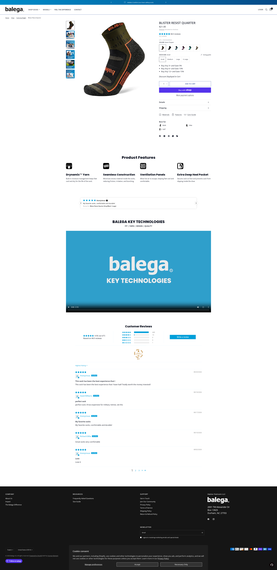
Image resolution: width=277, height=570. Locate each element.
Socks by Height (21, 18)
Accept (137, 564)
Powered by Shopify (35, 556)
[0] (270, 9)
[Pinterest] (169, 136)
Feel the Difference (62, 10)
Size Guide (77, 501)
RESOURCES (78, 494)
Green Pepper (162, 47)
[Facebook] (160, 136)
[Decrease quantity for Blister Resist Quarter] (160, 83)
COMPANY (9, 494)
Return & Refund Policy (148, 514)
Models (46, 10)
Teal (189, 47)
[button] (164, 34)
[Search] (266, 9)
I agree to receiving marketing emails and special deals (160, 537)
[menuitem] (34, 9)
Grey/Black (169, 47)
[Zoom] (148, 25)
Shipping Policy (145, 511)
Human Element (53, 556)
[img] (80, 372)
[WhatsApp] (173, 136)
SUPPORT (144, 494)
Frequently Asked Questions (83, 498)
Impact (7, 501)
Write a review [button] (183, 337)
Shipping (161, 29)
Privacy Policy (163, 558)
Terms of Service (146, 508)
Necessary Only (181, 564)
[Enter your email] (202, 532)
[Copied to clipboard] (177, 136)
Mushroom (196, 47)
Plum (183, 47)
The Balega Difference (13, 505)
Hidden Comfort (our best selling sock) (130, 2)
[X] (164, 136)
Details (162, 102)
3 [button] (139, 470)
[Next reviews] (196, 203)
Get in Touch (145, 498)
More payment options (185, 95)
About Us (8, 498)
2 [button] (135, 470)
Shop (12, 18)
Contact (77, 10)
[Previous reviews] (80, 203)
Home (7, 18)
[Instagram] (215, 519)
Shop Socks (33, 10)
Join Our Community (147, 501)
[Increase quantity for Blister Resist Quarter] (166, 83)
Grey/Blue (176, 47)
